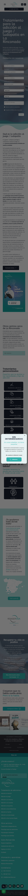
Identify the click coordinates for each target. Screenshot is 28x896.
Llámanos (15, 459)
